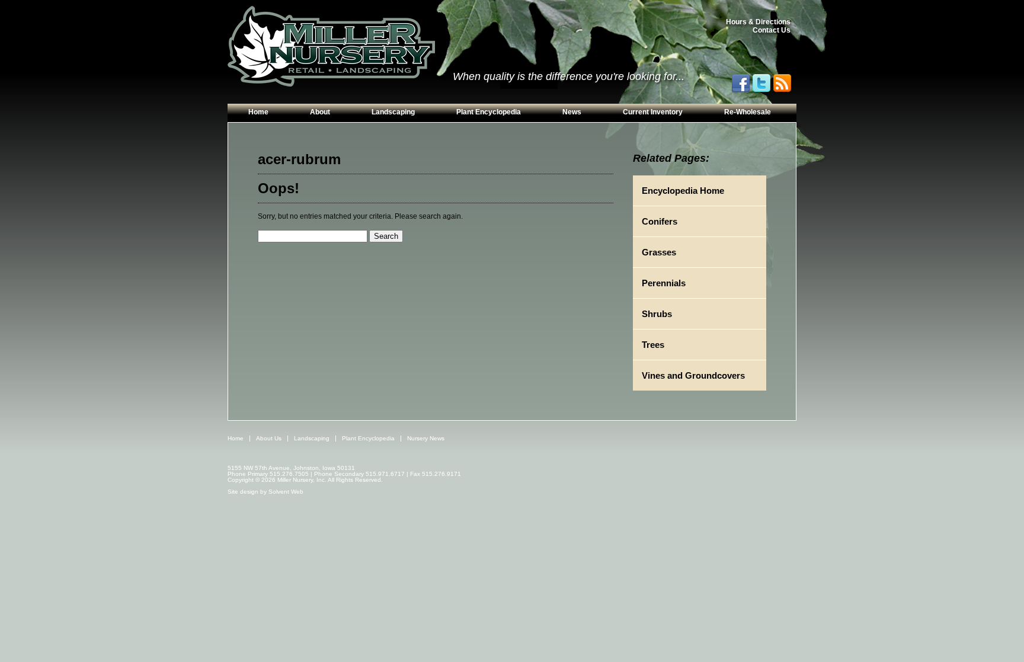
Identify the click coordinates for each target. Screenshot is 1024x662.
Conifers (659, 221)
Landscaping (393, 112)
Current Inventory (653, 112)
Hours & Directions (758, 22)
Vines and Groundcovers (693, 375)
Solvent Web (285, 491)
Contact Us (772, 30)
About (320, 112)
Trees (653, 345)
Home (258, 112)
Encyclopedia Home (683, 191)
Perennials (664, 283)
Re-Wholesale (747, 112)
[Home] (331, 47)
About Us (268, 438)
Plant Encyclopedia (488, 112)
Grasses (659, 252)
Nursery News (425, 438)
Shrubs (657, 314)
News (571, 112)
